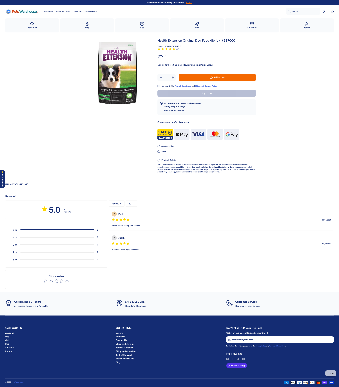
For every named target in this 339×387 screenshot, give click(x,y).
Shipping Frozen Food (126, 351)
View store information (174, 110)
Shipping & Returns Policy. (206, 86)
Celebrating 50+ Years (27, 301)
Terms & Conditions (183, 86)
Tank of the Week (124, 355)
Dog (7, 336)
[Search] (288, 11)
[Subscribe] (330, 339)
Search (119, 333)
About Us (120, 336)
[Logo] (21, 11)
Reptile (8, 351)
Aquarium (10, 333)
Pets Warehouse (18, 382)
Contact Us (121, 340)
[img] (166, 49)
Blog (118, 362)
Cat (7, 340)
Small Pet (9, 347)
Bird (7, 344)
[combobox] (303, 11)
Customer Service (246, 301)
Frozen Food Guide (125, 358)
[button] (332, 11)
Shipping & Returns (125, 344)
